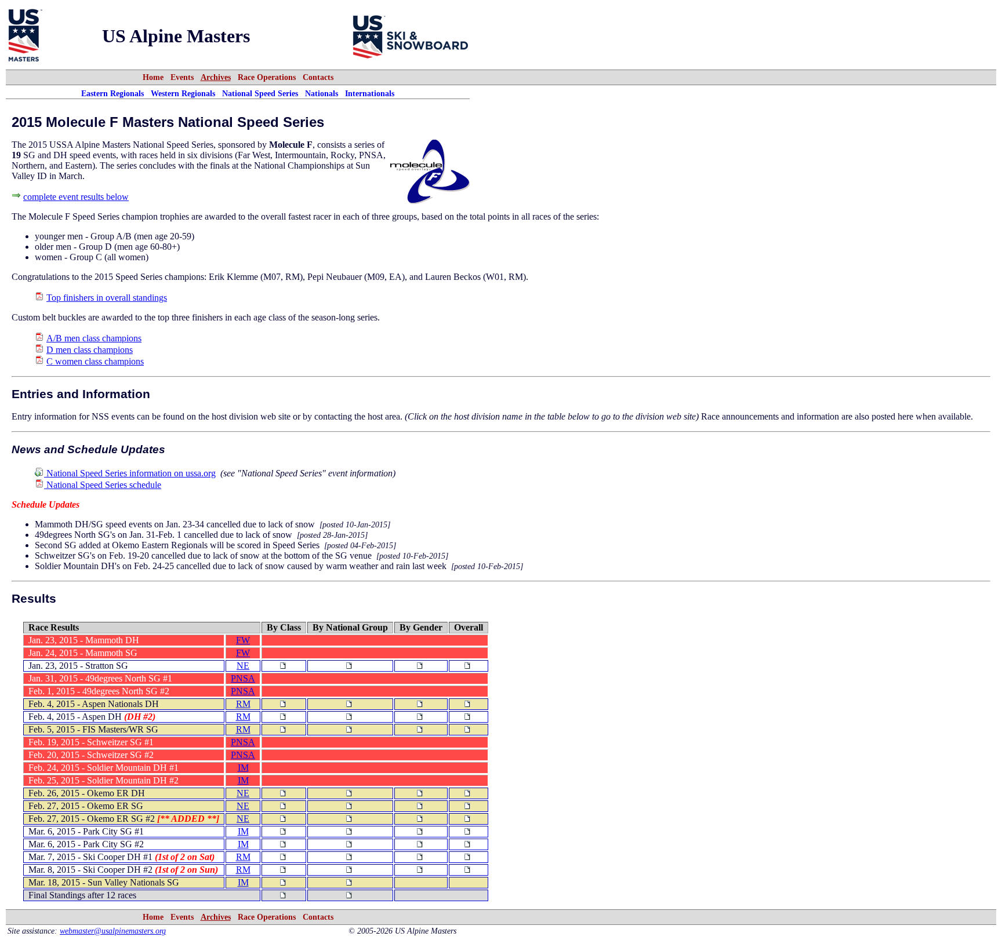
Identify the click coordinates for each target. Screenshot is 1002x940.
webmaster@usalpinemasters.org (113, 931)
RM (243, 704)
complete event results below (76, 197)
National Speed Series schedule (102, 485)
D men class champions (89, 350)
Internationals (369, 93)
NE (243, 666)
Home (153, 77)
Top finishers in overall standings (106, 298)
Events (182, 77)
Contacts (318, 77)
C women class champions (95, 361)
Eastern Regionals (112, 93)
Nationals (321, 93)
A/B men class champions (93, 338)
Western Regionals (183, 93)
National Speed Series (260, 93)
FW (243, 640)
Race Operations (267, 77)
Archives (216, 77)
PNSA (243, 678)
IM (243, 768)
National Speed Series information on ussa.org (130, 473)
